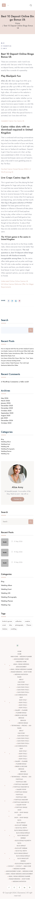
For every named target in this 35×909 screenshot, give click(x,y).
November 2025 (7, 408)
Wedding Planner (6, 451)
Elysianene (21, 892)
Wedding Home (21, 662)
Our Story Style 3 (23, 690)
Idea (10, 625)
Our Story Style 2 (23, 687)
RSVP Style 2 (23, 702)
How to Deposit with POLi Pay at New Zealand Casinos (17, 349)
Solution (4, 629)
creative (27, 621)
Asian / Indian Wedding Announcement (19, 874)
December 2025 (7, 405)
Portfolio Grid (21, 782)
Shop (19, 810)
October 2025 (6, 410)
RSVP (21, 697)
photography (19, 625)
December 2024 (7, 420)
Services (21, 718)
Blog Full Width (21, 828)
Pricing (24, 725)
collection (18, 621)
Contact (11, 866)
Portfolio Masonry (21, 784)
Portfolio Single (21, 792)
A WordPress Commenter (9, 382)
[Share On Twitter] (12, 301)
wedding (13, 629)
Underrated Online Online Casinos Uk (14, 281)
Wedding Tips (5, 454)
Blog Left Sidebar (21, 825)
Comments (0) (7, 46)
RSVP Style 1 (23, 700)
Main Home (14, 656)
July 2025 (4, 418)
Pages (19, 677)
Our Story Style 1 (23, 685)
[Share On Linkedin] (15, 301)
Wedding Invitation (21, 674)
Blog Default (21, 823)
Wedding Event (5, 444)
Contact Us (17, 499)
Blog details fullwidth (23, 841)
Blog (2, 439)
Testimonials (15, 725)
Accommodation (21, 695)
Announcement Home (21, 659)
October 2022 (6, 423)
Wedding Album (6, 442)
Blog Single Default (21, 830)
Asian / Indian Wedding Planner (21, 669)
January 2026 (6, 403)
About (21, 679)
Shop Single (24, 812)
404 (30, 725)
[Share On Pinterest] (19, 301)
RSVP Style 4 (23, 708)
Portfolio (19, 779)
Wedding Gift (5, 446)
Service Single (23, 723)
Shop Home (28, 672)
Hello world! (24, 382)
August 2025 (5, 415)
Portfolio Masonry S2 (21, 787)
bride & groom (7, 621)
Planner (29, 625)
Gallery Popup (21, 789)
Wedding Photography (8, 449)
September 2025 (7, 413)
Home (19, 651)
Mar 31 (5, 48)
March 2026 (5, 400)
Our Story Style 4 (23, 692)
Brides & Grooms (21, 715)
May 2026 (4, 398)
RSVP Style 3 (23, 705)
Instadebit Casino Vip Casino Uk (12, 121)
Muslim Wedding (16, 672)
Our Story (21, 682)
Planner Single (21, 713)
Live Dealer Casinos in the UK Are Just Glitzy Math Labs (17, 351)
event (4, 625)
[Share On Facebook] (8, 301)
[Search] (30, 330)
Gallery (17, 710)
